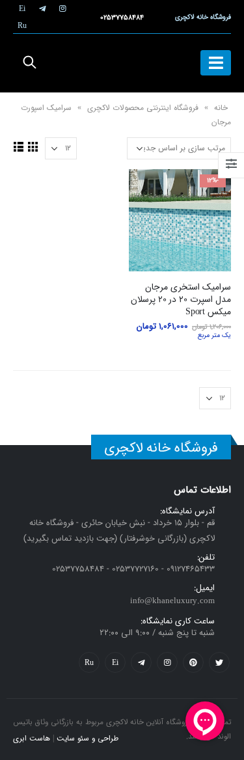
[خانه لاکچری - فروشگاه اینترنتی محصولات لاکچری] (122, 63)
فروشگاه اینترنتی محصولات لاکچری (142, 108)
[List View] (19, 146)
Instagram (167, 662)
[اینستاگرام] (62, 8)
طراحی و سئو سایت (87, 738)
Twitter (219, 662)
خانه (221, 108)
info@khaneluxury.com (172, 601)
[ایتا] (22, 8)
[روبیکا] (22, 25)
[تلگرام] (42, 8)
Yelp (115, 662)
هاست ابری (31, 738)
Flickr (89, 662)
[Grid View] (33, 146)
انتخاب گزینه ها (150, 190)
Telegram (141, 662)
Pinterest (193, 662)
